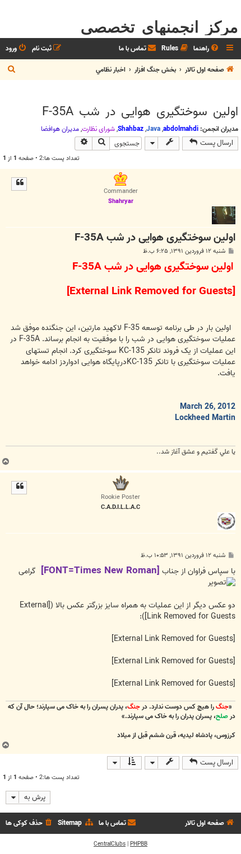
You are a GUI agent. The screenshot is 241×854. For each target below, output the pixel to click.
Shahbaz (130, 129)
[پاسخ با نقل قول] (19, 184)
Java (153, 129)
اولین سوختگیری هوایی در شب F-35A (140, 112)
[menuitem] (206, 48)
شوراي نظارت (98, 129)
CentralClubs (110, 843)
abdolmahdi (180, 129)
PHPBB (138, 843)
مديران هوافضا (60, 129)
